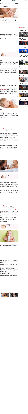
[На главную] (14, 0)
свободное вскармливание (9, 134)
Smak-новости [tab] (23, 27)
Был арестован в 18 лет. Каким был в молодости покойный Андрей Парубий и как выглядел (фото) (23, 76)
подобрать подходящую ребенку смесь (4, 211)
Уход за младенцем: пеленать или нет (11, 225)
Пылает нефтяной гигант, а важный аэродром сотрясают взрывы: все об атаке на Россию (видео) (23, 84)
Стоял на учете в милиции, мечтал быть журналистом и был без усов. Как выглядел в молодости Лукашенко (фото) (23, 48)
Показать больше (22, 107)
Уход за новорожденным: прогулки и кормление (11, 53)
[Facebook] (22, 0)
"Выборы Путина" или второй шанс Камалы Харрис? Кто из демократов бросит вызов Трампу (23, 56)
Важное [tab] (26, 27)
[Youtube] (24, 0)
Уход (6, 224)
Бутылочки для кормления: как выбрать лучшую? (12, 175)
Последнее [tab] (21, 27)
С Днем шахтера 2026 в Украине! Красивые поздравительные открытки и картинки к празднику (23, 92)
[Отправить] (6, 0)
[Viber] (23, 0)
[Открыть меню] (0, 0)
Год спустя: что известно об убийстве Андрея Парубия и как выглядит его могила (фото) (23, 31)
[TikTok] (27, 0)
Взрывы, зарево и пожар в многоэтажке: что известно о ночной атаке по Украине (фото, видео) (23, 39)
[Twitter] (25, 0)
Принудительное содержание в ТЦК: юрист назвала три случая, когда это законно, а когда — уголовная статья (23, 60)
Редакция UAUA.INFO (4, 6)
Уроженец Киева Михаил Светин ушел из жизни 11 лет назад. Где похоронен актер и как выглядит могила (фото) (22, 68)
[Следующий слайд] (27, 1)
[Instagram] (26, 0)
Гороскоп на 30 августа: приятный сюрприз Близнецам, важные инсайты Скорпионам (23, 100)
